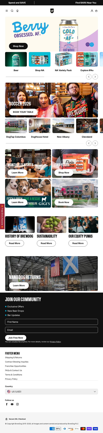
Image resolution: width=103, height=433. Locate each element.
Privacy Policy (55, 342)
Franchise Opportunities (15, 366)
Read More (14, 243)
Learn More (19, 285)
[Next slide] (95, 76)
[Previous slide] (88, 76)
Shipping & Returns (13, 357)
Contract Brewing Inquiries (16, 362)
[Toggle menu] (6, 10)
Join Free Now (15, 337)
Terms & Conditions (13, 374)
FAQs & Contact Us (13, 370)
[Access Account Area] (92, 10)
